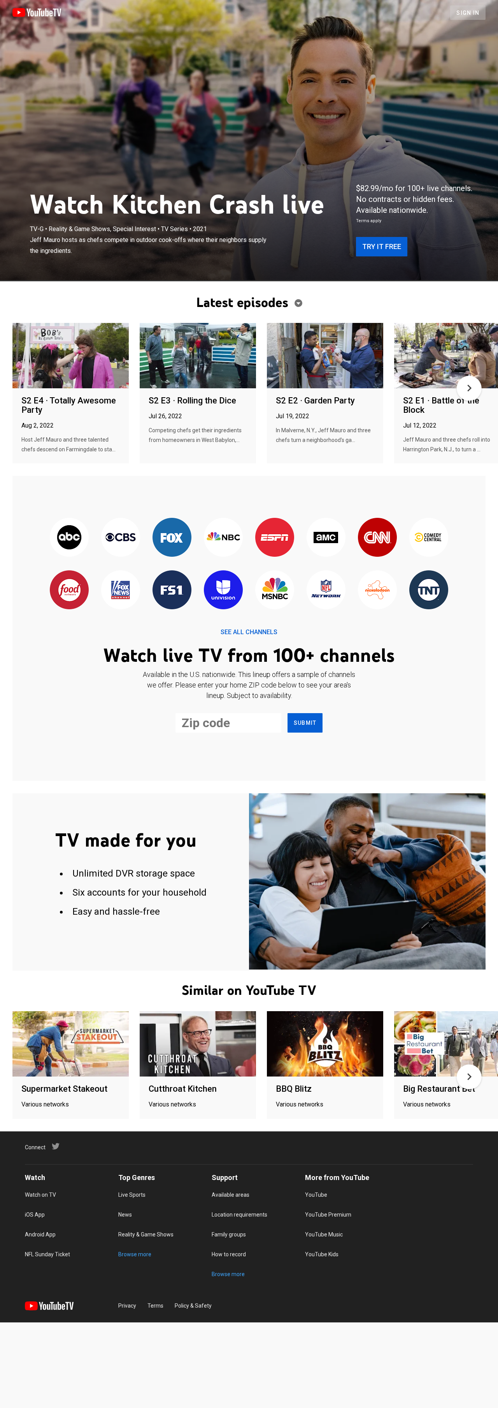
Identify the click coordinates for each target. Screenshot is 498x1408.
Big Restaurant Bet (439, 1089)
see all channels (249, 632)
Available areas (230, 1195)
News (125, 1215)
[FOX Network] (172, 538)
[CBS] (120, 538)
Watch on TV (40, 1195)
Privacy (127, 1306)
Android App (40, 1234)
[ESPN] (274, 538)
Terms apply (368, 220)
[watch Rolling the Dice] (198, 356)
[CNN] (377, 538)
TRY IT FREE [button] (381, 246)
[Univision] (223, 590)
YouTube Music (324, 1234)
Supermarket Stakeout (64, 1089)
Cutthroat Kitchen (183, 1089)
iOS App (35, 1215)
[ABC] (69, 538)
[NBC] (223, 538)
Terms (155, 1306)
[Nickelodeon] (377, 590)
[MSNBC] (274, 590)
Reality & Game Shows (146, 1234)
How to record (229, 1254)
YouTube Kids (321, 1254)
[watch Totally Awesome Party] (70, 356)
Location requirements (239, 1215)
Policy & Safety (193, 1306)
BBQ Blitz (294, 1089)
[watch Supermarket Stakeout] (70, 1044)
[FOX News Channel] (120, 590)
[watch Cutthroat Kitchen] (198, 1044)
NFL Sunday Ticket (47, 1254)
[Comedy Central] (428, 538)
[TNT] (428, 590)
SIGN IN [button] (467, 13)
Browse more (134, 1254)
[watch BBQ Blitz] (325, 1044)
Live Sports (132, 1195)
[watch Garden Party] (325, 356)
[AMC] (326, 538)
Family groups (229, 1234)
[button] (469, 388)
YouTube (316, 1195)
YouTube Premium (328, 1215)
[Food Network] (69, 590)
